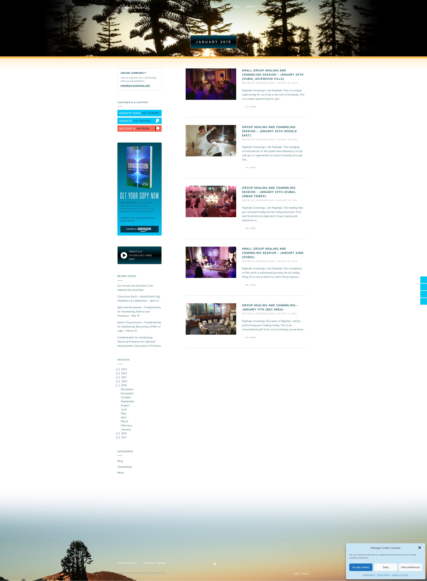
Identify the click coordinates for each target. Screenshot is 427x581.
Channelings (271, 6)
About (250, 6)
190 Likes (250, 228)
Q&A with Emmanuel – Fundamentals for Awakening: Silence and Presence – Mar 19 (139, 311)
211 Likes (250, 167)
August (125, 405)
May (123, 413)
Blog (120, 460)
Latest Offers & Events (221, 6)
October (126, 397)
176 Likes (250, 337)
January (126, 429)
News (120, 472)
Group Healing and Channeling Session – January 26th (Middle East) (269, 131)
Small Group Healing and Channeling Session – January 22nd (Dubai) (273, 253)
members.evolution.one (135, 85)
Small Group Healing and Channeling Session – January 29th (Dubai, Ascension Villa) (273, 74)
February (126, 425)
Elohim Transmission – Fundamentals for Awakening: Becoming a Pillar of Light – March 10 (139, 326)
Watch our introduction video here (140, 255)
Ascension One (265, 83)
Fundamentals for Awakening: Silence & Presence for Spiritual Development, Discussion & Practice (139, 341)
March (124, 421)
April (123, 417)
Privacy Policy (383, 574)
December (127, 389)
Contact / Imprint (400, 574)
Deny (386, 567)
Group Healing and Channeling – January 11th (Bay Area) (270, 307)
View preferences (410, 567)
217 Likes (250, 107)
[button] (420, 548)
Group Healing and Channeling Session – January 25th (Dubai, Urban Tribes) (269, 192)
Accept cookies (360, 567)
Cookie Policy (369, 574)
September (127, 401)
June (124, 409)
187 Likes (250, 285)
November (127, 393)
